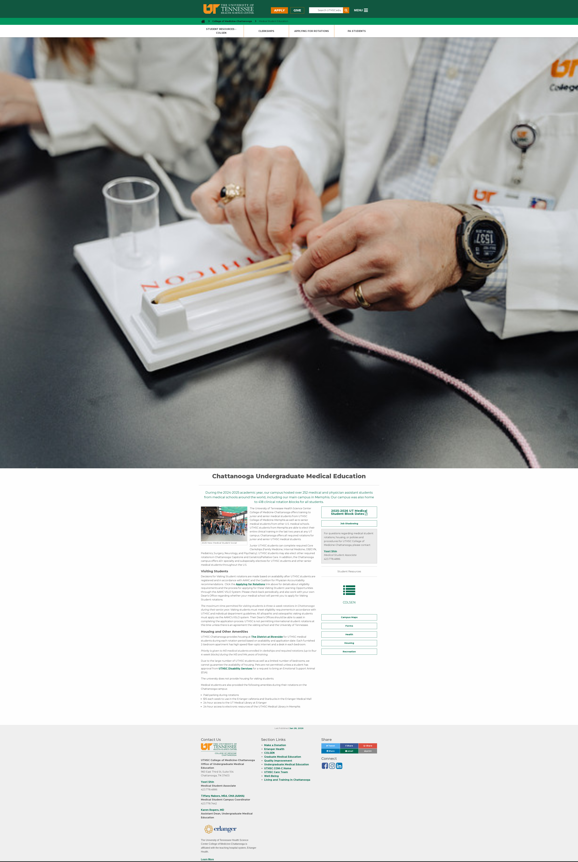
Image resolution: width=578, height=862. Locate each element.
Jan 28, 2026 (296, 728)
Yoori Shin (330, 551)
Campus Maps (349, 617)
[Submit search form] (346, 10)
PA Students (357, 31)
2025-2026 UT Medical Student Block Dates (349, 512)
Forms (349, 626)
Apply (279, 10)
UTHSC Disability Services (235, 668)
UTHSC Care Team (276, 772)
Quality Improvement (278, 760)
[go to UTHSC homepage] (202, 21)
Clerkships (266, 31)
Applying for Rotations (311, 31)
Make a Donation (275, 745)
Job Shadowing (349, 523)
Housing (349, 643)
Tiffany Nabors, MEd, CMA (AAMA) (222, 795)
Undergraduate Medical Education (286, 764)
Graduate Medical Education (282, 756)
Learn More (207, 859)
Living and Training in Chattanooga (287, 779)
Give (297, 10)
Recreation (349, 651)
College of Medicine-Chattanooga (232, 21)
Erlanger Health (274, 749)
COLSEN (269, 752)
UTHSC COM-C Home (277, 768)
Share (352, 746)
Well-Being (271, 776)
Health (349, 634)
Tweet (334, 746)
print (368, 751)
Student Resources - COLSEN (221, 31)
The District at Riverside (267, 636)
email (350, 751)
